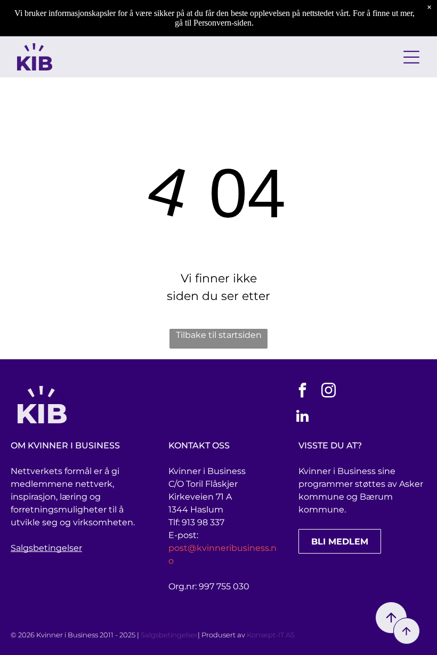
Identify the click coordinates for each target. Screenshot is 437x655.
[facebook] (302, 391)
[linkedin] (302, 418)
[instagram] (329, 391)
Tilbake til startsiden (219, 335)
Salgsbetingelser (46, 548)
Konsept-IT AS (271, 634)
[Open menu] (411, 57)
